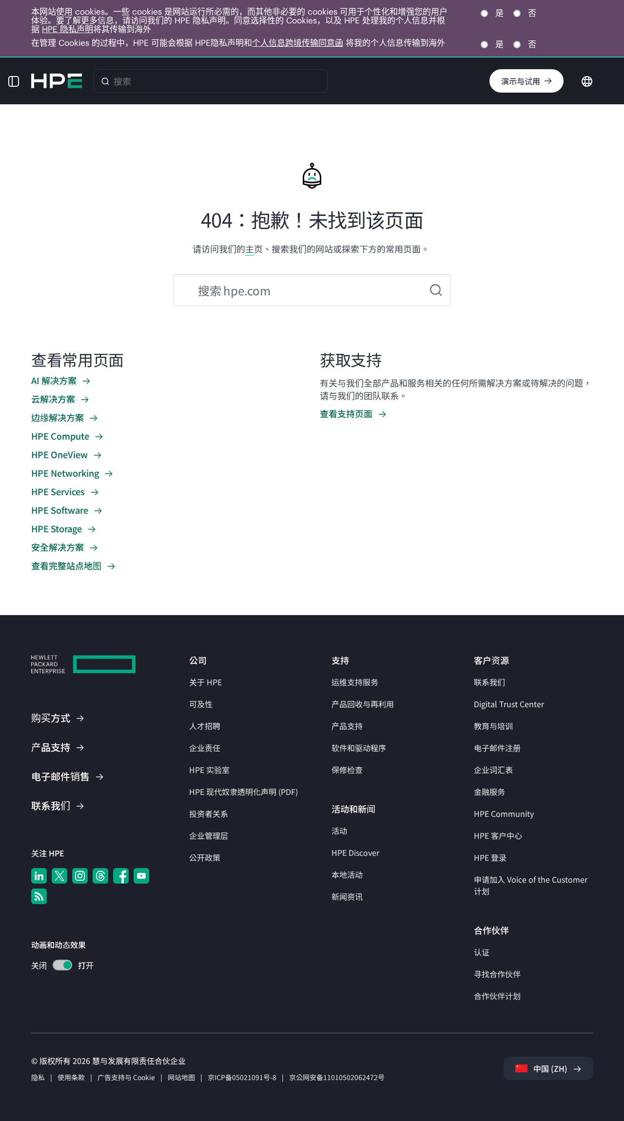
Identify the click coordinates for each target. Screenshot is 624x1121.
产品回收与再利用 (363, 704)
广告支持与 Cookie (126, 1077)
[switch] (57, 966)
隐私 (38, 1077)
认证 (481, 952)
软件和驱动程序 (359, 748)
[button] (13, 81)
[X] (59, 876)
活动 (339, 830)
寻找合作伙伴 (497, 974)
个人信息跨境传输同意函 (297, 43)
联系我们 (489, 682)
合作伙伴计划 (497, 996)
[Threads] (100, 876)
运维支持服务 (355, 682)
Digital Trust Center (509, 704)
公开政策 (204, 857)
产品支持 (347, 726)
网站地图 (181, 1077)
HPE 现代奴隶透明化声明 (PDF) (243, 791)
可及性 (201, 704)
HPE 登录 (490, 857)
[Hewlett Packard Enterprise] (56, 81)
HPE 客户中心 (498, 835)
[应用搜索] (436, 290)
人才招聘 (204, 726)
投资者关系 (208, 813)
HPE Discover (355, 852)
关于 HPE (205, 682)
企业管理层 (208, 835)
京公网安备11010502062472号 (337, 1077)
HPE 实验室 (209, 769)
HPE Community (504, 813)
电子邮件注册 (497, 748)
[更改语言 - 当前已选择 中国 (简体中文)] (587, 80)
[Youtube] (141, 876)
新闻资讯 (347, 896)
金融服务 (489, 791)
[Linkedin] (39, 876)
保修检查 (347, 769)
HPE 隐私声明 (67, 29)
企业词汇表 (493, 769)
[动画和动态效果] (62, 965)
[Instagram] (80, 876)
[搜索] (105, 81)
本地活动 (347, 874)
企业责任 (204, 748)
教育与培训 (493, 726)
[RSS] (39, 896)
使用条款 (71, 1077)
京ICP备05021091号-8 (242, 1077)
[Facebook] (121, 876)
